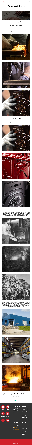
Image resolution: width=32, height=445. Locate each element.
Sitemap (17, 443)
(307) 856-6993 (16, 412)
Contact (14, 443)
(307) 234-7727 (16, 427)
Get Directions (16, 413)
